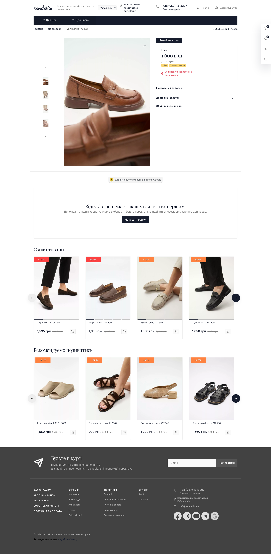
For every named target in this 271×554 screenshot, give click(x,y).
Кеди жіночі (42, 500)
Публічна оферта (112, 504)
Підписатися (227, 462)
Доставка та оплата (48, 511)
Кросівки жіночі (45, 495)
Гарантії (108, 494)
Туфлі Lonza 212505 (203, 322)
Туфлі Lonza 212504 (152, 322)
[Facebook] (178, 516)
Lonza (72, 510)
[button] (266, 29)
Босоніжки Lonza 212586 (206, 423)
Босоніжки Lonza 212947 (155, 423)
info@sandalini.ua (189, 506)
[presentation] (46, 68)
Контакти (143, 499)
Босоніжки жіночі (46, 506)
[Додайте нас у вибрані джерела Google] (215, 516)
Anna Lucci (74, 504)
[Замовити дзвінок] (266, 49)
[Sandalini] (43, 8)
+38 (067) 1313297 (174, 5)
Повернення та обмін (115, 499)
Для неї (51, 20)
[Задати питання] (266, 59)
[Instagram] (187, 516)
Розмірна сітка (169, 40)
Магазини (74, 494)
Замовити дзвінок (172, 9)
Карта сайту (42, 490)
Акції (141, 494)
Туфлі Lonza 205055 (48, 322)
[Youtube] (196, 516)
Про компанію (111, 510)
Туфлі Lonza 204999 (100, 322)
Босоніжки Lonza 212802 (103, 423)
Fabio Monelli (75, 515)
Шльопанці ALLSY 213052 (51, 423)
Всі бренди (74, 499)
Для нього (82, 20)
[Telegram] (205, 516)
